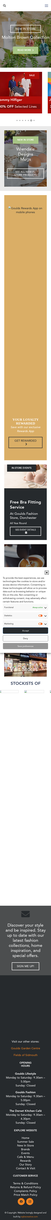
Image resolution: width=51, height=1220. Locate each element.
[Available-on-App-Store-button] (25, 1030)
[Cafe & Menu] (25, 565)
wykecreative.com (29, 1216)
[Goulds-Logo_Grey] (25, 5)
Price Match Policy (25, 1195)
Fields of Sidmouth (26, 1055)
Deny (25, 638)
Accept (25, 630)
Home (25, 1138)
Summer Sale (25, 1142)
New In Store (25, 1145)
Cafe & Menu (25, 1157)
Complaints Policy (25, 1191)
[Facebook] (21, 1201)
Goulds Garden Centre (25, 1048)
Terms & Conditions (25, 1183)
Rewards (25, 1161)
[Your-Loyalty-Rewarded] (25, 999)
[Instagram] (29, 1201)
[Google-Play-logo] (25, 1014)
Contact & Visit (25, 1168)
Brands (25, 1149)
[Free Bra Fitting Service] (25, 476)
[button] (46, 572)
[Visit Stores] (25, 655)
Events (25, 1153)
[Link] (25, 158)
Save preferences (25, 646)
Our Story (25, 1164)
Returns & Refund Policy (25, 1187)
